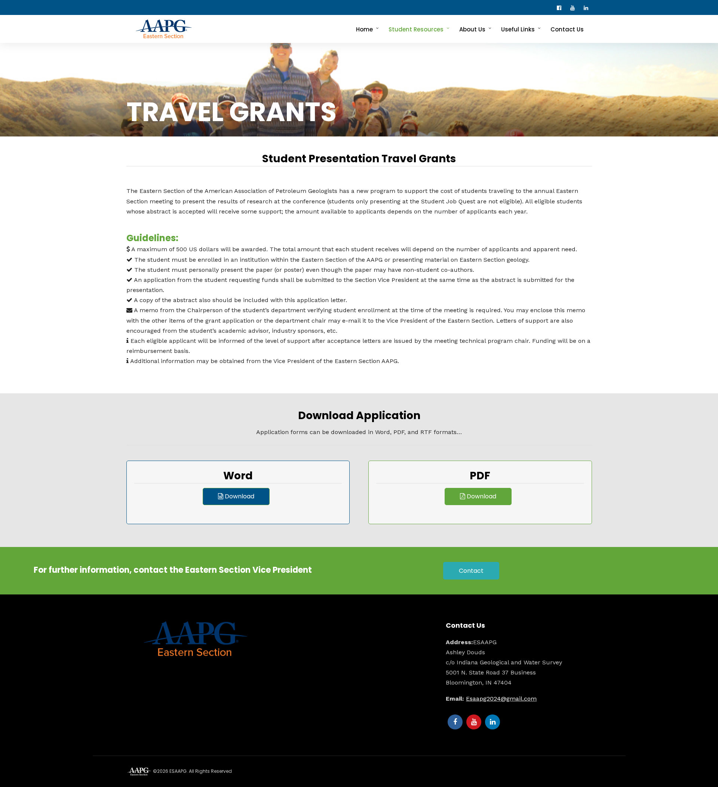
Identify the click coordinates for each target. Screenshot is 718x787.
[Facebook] (455, 721)
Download (238, 496)
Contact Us (567, 29)
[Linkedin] (588, 7)
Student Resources (416, 29)
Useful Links (518, 29)
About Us (472, 29)
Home (364, 29)
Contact (471, 570)
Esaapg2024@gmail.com (501, 698)
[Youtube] (574, 7)
